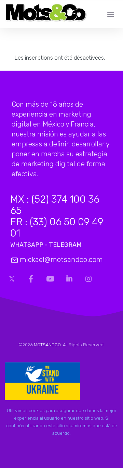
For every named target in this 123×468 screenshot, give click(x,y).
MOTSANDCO (47, 344)
